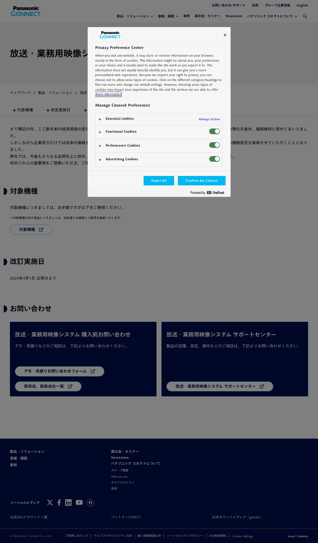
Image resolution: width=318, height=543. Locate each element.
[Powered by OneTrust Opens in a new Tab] (209, 194)
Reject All (159, 180)
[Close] (225, 35)
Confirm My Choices (202, 180)
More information (108, 94)
